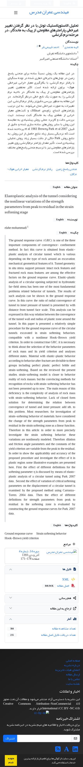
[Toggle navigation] (16, 13)
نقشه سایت (73, 684)
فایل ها (67, 569)
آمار (69, 619)
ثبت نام (14, 3)
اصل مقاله (57, 586)
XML (66, 579)
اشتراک (10, 738)
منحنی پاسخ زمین (66, 169)
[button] (50, 763)
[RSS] (58, 750)
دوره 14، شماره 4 (29, 551)
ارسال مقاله (73, 674)
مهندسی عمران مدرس (49, 11)
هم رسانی (65, 598)
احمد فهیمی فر (50, 47)
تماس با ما (74, 679)
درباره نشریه (72, 665)
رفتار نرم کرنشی (42, 169)
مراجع (67, 544)
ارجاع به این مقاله (60, 608)
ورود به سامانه (40, 3)
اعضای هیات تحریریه (67, 670)
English (68, 3)
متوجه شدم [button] (11, 760)
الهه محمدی (71, 47)
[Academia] (66, 750)
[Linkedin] (75, 750)
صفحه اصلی (73, 660)
